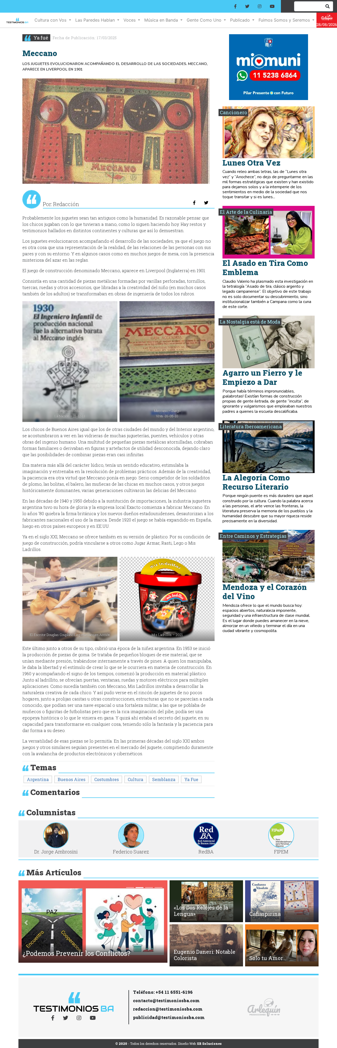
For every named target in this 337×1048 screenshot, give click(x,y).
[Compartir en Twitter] (206, 202)
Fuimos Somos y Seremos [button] (285, 20)
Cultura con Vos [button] (51, 20)
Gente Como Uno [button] (205, 20)
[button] (26, 922)
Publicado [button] (240, 20)
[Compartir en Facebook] (194, 202)
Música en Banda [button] (161, 20)
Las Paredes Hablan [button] (95, 20)
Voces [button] (130, 20)
